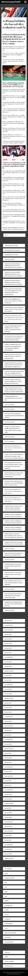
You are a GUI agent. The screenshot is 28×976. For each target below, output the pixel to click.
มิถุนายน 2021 (8, 771)
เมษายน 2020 (8, 835)
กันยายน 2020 (8, 812)
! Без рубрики (8, 868)
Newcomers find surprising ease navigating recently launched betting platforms (14, 415)
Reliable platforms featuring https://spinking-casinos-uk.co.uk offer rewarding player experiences (14, 535)
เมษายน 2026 (8, 634)
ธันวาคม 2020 (8, 799)
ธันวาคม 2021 (8, 744)
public (6, 891)
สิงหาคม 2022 (8, 712)
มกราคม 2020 (8, 849)
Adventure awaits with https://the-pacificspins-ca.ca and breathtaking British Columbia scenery (14, 483)
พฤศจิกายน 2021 (9, 748)
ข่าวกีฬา (7, 910)
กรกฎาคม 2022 (9, 716)
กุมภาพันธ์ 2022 (9, 739)
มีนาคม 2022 (8, 735)
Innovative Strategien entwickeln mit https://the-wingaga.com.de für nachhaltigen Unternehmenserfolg (14, 373)
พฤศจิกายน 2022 (9, 698)
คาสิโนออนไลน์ (8, 923)
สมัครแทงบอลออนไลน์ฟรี (10, 2)
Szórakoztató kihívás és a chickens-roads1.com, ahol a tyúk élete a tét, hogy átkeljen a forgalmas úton (14, 364)
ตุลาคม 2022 (8, 703)
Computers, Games (9, 878)
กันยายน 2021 (8, 758)
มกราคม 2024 (8, 662)
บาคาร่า (7, 928)
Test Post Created (9, 259)
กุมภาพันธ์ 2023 (9, 684)
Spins (6, 896)
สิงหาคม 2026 (8, 620)
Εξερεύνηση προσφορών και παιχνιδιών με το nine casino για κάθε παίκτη (13, 447)
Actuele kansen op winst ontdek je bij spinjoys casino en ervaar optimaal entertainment (14, 309)
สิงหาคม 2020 (8, 817)
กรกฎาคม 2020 (9, 822)
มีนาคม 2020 (8, 840)
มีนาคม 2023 (8, 680)
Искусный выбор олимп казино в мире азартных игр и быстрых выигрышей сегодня (13, 595)
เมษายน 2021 (8, 780)
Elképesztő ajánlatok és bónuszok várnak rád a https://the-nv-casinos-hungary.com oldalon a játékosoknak (14, 389)
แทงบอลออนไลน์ (9, 942)
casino (6, 873)
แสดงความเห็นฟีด (9, 961)
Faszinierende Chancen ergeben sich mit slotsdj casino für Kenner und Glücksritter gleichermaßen (14, 338)
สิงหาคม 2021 (8, 762)
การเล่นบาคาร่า (21, 177)
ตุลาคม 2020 (8, 808)
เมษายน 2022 (8, 730)
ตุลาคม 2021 (8, 753)
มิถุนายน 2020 (8, 826)
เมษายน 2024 (8, 648)
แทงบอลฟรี (7, 937)
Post (6, 887)
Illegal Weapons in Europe (11, 245)
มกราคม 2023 (8, 689)
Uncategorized (8, 905)
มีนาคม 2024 (8, 652)
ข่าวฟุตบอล (7, 919)
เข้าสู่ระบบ (7, 952)
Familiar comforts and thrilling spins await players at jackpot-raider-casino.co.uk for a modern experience (14, 456)
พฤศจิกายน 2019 (9, 858)
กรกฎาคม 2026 (9, 625)
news (6, 882)
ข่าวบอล (7, 914)
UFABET (4, 56)
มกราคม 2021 (8, 794)
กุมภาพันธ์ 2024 (9, 657)
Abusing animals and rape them (12, 250)
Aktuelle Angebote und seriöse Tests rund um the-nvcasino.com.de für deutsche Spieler (14, 474)
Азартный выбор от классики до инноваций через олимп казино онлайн (13, 566)
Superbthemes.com (16, 973)
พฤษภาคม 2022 (9, 726)
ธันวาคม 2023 (8, 666)
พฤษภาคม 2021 (9, 776)
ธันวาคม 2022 (8, 693)
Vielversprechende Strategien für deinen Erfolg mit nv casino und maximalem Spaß (13, 356)
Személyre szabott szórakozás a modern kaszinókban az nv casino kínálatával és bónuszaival (13, 381)
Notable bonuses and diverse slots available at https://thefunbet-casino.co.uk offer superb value (13, 508)
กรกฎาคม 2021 (9, 767)
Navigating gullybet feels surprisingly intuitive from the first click (13, 398)
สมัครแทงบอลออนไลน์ (10, 932)
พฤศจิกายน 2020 (9, 803)
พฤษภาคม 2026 (9, 629)
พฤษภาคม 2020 (9, 831)
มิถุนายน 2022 (8, 721)
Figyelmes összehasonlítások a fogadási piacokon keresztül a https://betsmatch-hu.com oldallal (13, 265)
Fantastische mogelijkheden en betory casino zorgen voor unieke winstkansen (13, 300)
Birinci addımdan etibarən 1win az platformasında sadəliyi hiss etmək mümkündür (13, 582)
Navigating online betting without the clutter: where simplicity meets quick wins (13, 603)
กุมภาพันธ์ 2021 (9, 790)
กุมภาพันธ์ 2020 (9, 844)
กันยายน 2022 (8, 707)
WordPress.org (9, 966)
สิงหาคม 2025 (8, 643)
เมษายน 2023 (8, 675)
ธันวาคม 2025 (8, 639)
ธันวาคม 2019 (8, 854)
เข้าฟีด (6, 957)
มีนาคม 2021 (8, 785)
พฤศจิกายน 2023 (9, 671)
